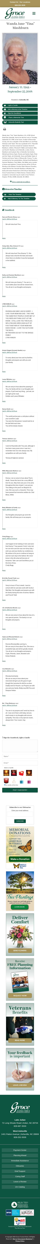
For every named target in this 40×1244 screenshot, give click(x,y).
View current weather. (21, 182)
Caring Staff (20, 1176)
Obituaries (20, 1166)
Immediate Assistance (20, 1161)
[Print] (5, 129)
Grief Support (20, 1171)
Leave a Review (19, 1182)
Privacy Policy (20, 1241)
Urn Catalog (20, 1187)
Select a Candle (8, 767)
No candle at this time (11, 785)
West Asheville (20, 1131)
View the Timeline (14, 194)
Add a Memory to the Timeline (17, 109)
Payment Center (19, 1150)
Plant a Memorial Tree (16, 117)
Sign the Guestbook (14, 113)
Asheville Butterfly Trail (16, 122)
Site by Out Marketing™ (23, 1239)
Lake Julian (20, 1120)
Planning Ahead (20, 1155)
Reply (4, 238)
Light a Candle (13, 105)
